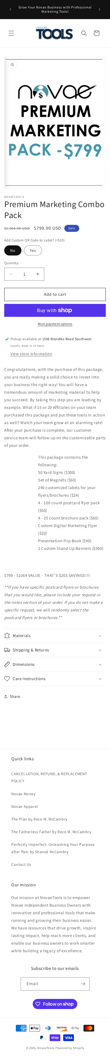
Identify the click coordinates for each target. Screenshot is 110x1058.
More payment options (55, 324)
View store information (31, 353)
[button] (11, 33)
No (13, 250)
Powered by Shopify (69, 1048)
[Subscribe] (83, 983)
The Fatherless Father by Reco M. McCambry (51, 831)
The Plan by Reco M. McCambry (39, 819)
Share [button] (15, 696)
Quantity (11, 263)
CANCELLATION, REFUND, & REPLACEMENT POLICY (49, 777)
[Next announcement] (99, 9)
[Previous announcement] (10, 9)
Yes (33, 250)
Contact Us (21, 864)
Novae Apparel (24, 806)
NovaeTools (45, 1048)
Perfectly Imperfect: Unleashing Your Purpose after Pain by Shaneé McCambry (52, 848)
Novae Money (23, 793)
